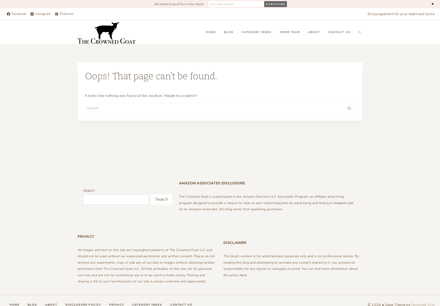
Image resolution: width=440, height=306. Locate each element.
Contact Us (339, 32)
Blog (229, 32)
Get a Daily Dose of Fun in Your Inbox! (179, 4)
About (314, 32)
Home (211, 32)
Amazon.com (343, 203)
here (243, 275)
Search (89, 190)
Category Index (257, 32)
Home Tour (290, 32)
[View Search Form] (359, 32)
